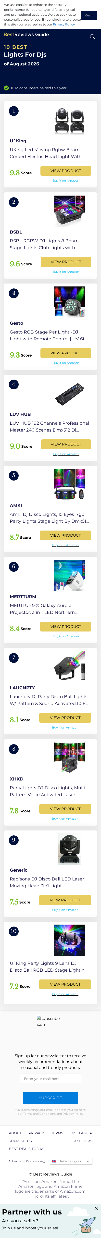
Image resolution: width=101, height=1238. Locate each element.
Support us (20, 1141)
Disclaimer (81, 1133)
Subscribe (50, 1098)
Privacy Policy (64, 24)
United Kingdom (71, 1161)
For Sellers (80, 1141)
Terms (57, 1133)
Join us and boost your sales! (30, 1228)
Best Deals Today (26, 1149)
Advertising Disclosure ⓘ (27, 1161)
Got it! (89, 15)
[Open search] (92, 36)
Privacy (36, 1133)
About (15, 1133)
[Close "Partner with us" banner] (96, 1208)
